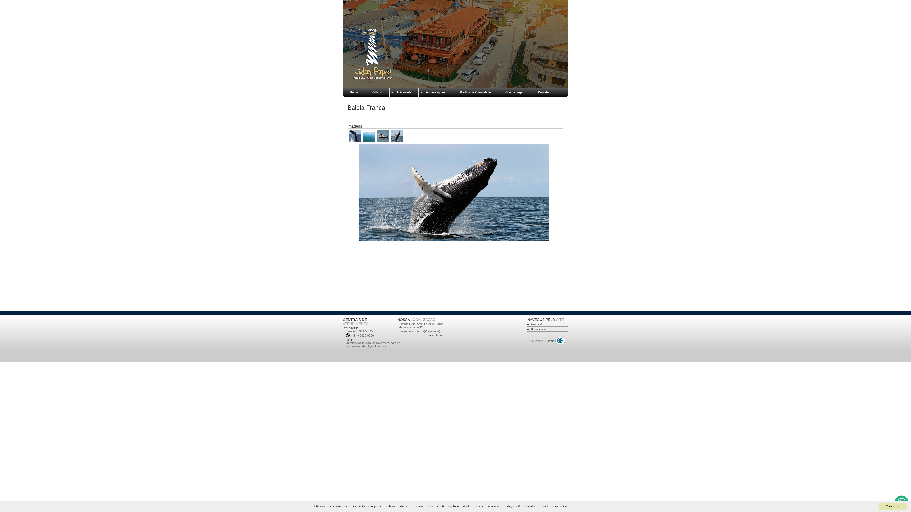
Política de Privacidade (475, 92)
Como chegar (514, 92)
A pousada (537, 324)
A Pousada (404, 92)
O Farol (377, 92)
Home (354, 92)
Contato (543, 92)
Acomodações (436, 92)
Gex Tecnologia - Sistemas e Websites (560, 341)
